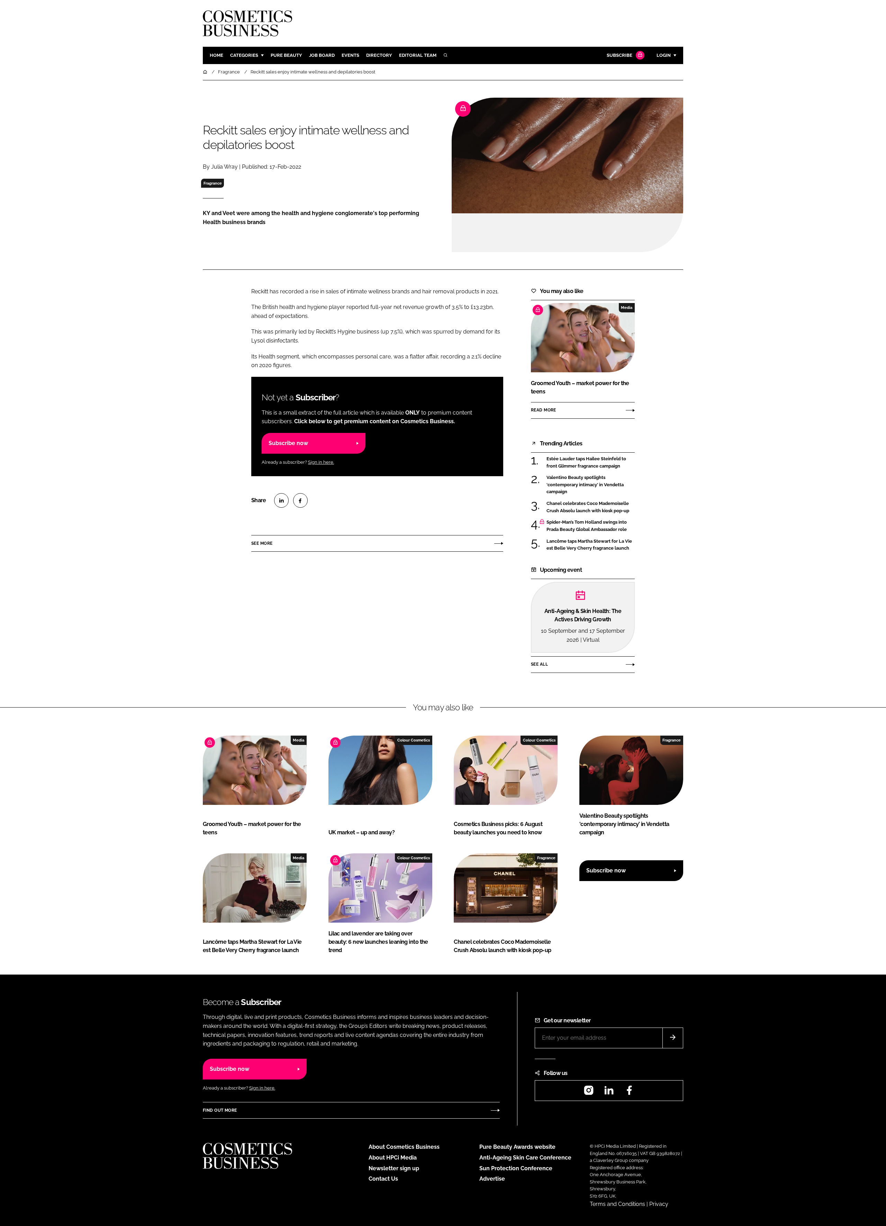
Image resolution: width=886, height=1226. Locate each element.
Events (350, 55)
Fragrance (213, 183)
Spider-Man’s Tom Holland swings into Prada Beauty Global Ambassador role (590, 526)
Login (664, 55)
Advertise (492, 1178)
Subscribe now (288, 443)
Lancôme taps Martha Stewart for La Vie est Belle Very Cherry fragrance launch (590, 545)
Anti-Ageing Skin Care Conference (525, 1157)
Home (216, 55)
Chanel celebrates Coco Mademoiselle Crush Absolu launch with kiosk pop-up (590, 507)
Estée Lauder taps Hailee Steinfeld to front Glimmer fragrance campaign (590, 462)
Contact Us (383, 1178)
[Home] (205, 71)
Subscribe (619, 55)
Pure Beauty (286, 55)
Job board (322, 55)
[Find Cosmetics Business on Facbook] (629, 1092)
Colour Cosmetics (413, 740)
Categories (244, 55)
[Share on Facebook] (300, 500)
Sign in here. (321, 462)
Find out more (220, 1110)
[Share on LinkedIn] (281, 500)
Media (626, 307)
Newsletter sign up (394, 1168)
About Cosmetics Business (404, 1147)
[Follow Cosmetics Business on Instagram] (588, 1092)
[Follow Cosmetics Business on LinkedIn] (608, 1092)
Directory (379, 55)
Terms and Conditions (617, 1204)
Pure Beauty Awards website (517, 1147)
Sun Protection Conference (515, 1168)
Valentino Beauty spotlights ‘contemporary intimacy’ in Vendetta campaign (590, 484)
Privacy (658, 1204)
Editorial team (417, 55)
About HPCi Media (393, 1157)
